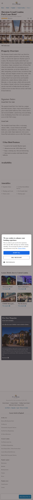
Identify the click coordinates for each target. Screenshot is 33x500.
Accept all (16, 252)
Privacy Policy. (22, 248)
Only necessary (16, 257)
